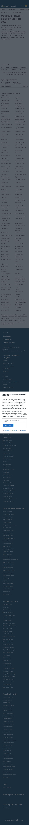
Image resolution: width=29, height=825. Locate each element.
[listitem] (14, 421)
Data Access (14, 430)
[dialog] (14, 412)
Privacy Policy (23, 430)
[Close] (26, 394)
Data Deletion (6, 430)
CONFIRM (8, 425)
